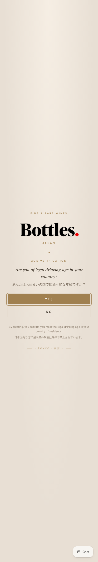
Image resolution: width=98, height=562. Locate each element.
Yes (49, 299)
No (49, 312)
